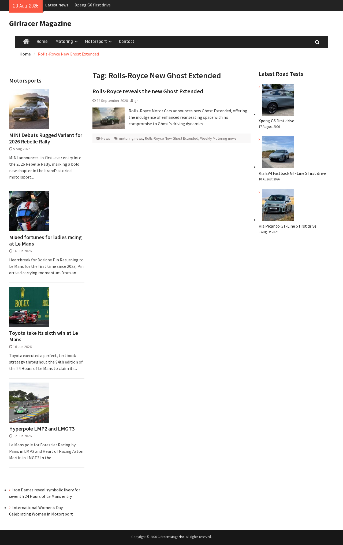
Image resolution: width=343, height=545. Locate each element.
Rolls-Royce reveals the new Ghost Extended (147, 91)
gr (136, 100)
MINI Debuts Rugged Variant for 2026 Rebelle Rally (45, 138)
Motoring (64, 42)
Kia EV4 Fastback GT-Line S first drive (292, 173)
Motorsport (96, 42)
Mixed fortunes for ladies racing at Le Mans (45, 240)
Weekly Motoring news (218, 138)
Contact (126, 42)
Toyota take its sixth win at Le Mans (43, 336)
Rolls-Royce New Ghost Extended (171, 138)
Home (42, 42)
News (105, 138)
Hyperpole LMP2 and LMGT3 (41, 428)
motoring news (131, 138)
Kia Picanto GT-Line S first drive (287, 226)
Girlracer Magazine (40, 23)
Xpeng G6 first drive (93, 5)
